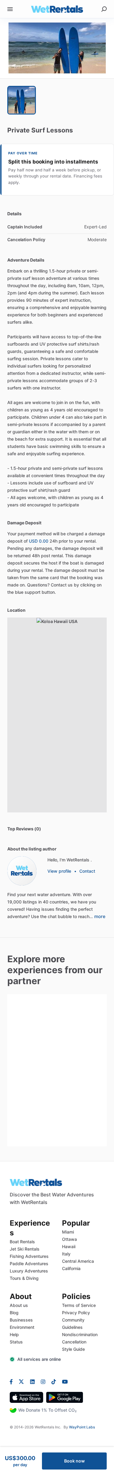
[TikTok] (53, 1381)
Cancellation (74, 1341)
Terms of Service (79, 1305)
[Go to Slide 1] (21, 100)
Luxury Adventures (29, 1270)
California (71, 1268)
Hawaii (68, 1246)
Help (14, 1334)
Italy (66, 1253)
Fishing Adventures (29, 1256)
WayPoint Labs (82, 1427)
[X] (21, 1381)
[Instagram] (43, 1381)
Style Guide (73, 1349)
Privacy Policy (76, 1312)
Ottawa (69, 1239)
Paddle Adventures (29, 1263)
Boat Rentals (22, 1241)
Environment (22, 1327)
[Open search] (104, 9)
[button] (57, 48)
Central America (78, 1261)
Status (16, 1341)
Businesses (21, 1319)
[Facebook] (13, 1381)
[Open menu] (10, 9)
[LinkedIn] (32, 1381)
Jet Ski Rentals (25, 1248)
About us (19, 1305)
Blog (14, 1312)
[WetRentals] (21, 870)
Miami (68, 1231)
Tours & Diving (24, 1278)
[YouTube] (63, 1381)
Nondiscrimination (80, 1334)
